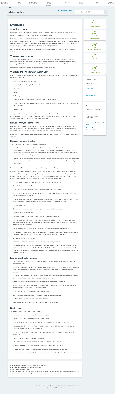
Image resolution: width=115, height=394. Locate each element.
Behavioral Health (91, 95)
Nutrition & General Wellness (49, 3)
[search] (89, 12)
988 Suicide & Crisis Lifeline (24, 248)
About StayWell (51, 387)
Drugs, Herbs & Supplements (33, 2)
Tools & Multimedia (111, 2)
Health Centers (19, 2)
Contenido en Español (66, 10)
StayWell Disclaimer (62, 387)
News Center (81, 2)
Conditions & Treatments (4, 2)
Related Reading (16, 12)
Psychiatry (89, 85)
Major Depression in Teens (93, 120)
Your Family (67, 2)
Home (9, 7)
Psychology (89, 88)
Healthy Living (97, 2)
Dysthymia (89, 112)
